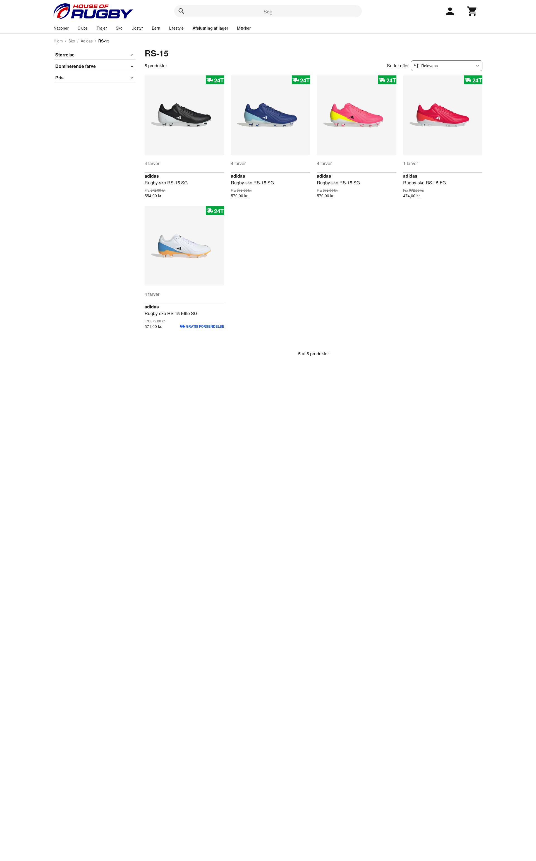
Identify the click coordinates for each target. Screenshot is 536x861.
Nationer (61, 28)
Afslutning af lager (210, 28)
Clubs (83, 28)
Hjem (58, 41)
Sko (119, 28)
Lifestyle (176, 28)
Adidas (87, 41)
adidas (152, 176)
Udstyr (137, 28)
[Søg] (181, 11)
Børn (156, 28)
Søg (268, 11)
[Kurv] (472, 11)
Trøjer (102, 28)
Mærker (244, 28)
